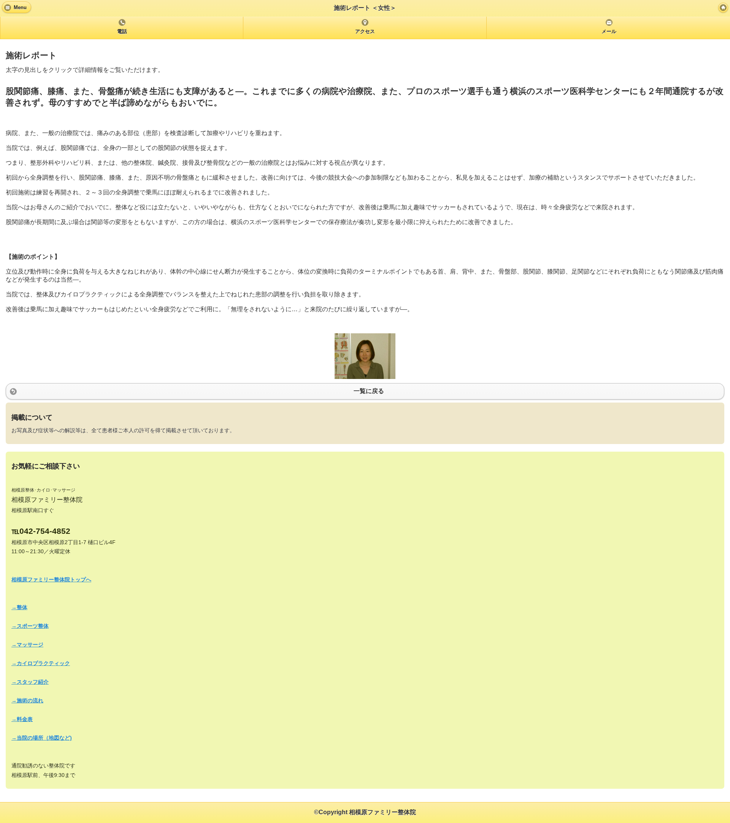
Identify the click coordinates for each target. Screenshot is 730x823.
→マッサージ (27, 645)
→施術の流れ (27, 700)
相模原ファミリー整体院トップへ (51, 579)
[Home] (723, 8)
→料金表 (22, 719)
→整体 (19, 607)
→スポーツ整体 (30, 626)
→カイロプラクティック (40, 663)
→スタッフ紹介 (30, 682)
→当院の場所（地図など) (41, 738)
